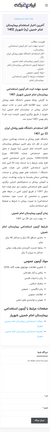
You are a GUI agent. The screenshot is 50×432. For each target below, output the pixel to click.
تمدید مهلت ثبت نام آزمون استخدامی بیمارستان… (26, 48)
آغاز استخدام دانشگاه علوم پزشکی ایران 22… (25, 55)
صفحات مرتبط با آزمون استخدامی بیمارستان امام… (28, 78)
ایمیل (45, 408)
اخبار (27, 19)
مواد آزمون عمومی (35, 73)
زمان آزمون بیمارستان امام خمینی (28, 61)
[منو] (46, 7)
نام (46, 396)
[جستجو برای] (3, 7)
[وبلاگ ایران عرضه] (25, 5)
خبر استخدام (19, 19)
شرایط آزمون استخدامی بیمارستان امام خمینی (26, 67)
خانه (32, 19)
